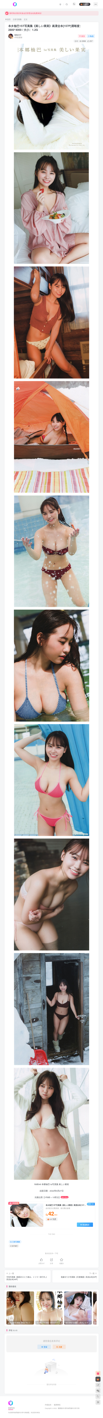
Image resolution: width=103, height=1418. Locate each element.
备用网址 (57, 1404)
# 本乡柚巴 (14, 1246)
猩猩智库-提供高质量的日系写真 (69, 1408)
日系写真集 (17, 19)
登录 (45, 1347)
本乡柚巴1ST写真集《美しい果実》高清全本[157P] (45, 28)
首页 (9, 19)
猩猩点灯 (17, 35)
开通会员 (86, 4)
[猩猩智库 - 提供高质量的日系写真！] (10, 1403)
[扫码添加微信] (97, 1390)
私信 (92, 36)
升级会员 (48, 1404)
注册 (60, 1347)
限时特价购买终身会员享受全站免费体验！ (26, 13)
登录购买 (85, 1224)
